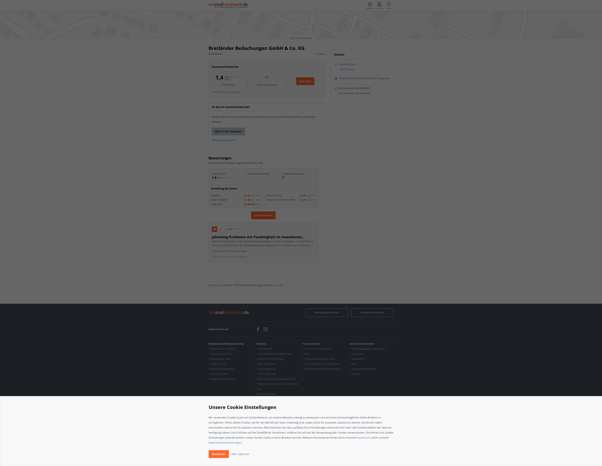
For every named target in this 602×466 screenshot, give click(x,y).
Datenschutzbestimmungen (225, 442)
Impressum (363, 437)
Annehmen (219, 454)
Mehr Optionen (240, 454)
